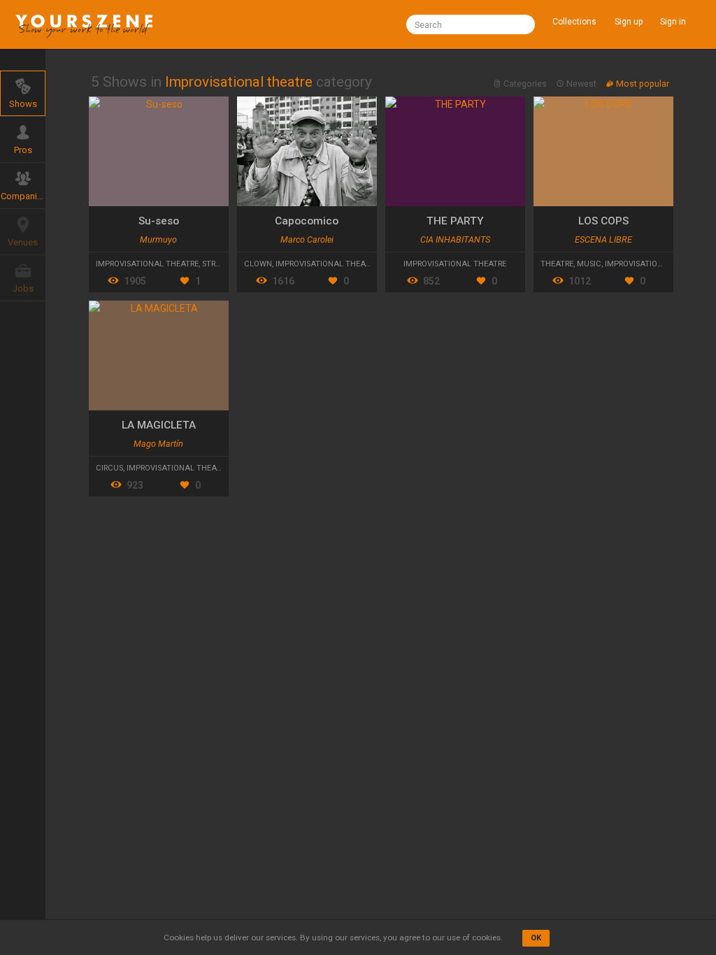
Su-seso (158, 221)
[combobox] (470, 24)
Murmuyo (158, 239)
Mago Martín (158, 443)
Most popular (641, 83)
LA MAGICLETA (159, 425)
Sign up (629, 22)
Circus (109, 468)
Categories (525, 83)
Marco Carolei (307, 239)
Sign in (673, 22)
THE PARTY (455, 221)
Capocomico (306, 221)
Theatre (556, 263)
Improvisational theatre (147, 263)
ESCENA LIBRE (603, 239)
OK (536, 937)
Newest (581, 83)
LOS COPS (603, 221)
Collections (574, 22)
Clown (258, 263)
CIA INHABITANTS (455, 239)
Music (589, 263)
